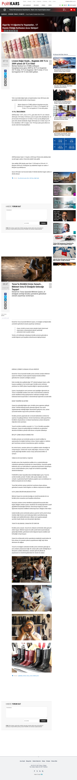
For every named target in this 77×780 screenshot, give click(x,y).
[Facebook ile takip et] (34, 771)
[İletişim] (71, 9)
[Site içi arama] (74, 9)
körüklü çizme (36, 675)
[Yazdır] (5, 82)
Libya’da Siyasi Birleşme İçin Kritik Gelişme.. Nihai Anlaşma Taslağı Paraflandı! (29, 9)
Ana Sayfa (22, 761)
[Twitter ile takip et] (37, 771)
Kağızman (39, 1)
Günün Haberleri (37, 761)
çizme (30, 675)
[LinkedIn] (5, 76)
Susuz (54, 1)
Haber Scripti (37, 774)
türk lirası (32, 178)
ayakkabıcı (20, 675)
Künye (43, 761)
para (25, 178)
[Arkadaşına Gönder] (5, 79)
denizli (24, 675)
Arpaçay (29, 1)
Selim (50, 1)
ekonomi (22, 178)
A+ (50, 61)
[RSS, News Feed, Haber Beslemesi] (39, 771)
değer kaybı (36, 178)
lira (18, 178)
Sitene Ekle (54, 761)
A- (50, 63)
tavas (28, 675)
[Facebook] (5, 71)
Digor (34, 1)
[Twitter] (5, 73)
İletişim (48, 761)
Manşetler (28, 761)
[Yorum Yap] (5, 85)
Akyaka (24, 1)
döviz (28, 178)
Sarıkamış (45, 1)
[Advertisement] (30, 84)
